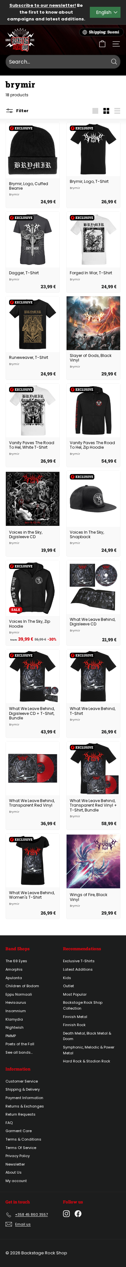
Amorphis (14, 969)
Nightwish (14, 1027)
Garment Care (18, 1130)
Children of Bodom (22, 986)
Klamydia (14, 1019)
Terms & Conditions (23, 1139)
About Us (13, 1172)
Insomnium (15, 1010)
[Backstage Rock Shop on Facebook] (78, 1213)
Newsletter (15, 1164)
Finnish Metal (75, 1016)
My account (16, 1180)
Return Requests (20, 1114)
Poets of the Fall (19, 1044)
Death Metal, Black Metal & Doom (87, 1036)
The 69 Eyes (16, 961)
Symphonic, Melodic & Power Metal (88, 1050)
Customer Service (21, 1081)
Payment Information (24, 1097)
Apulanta (13, 977)
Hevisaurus (15, 1002)
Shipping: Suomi (104, 32)
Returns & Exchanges (24, 1106)
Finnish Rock (74, 1024)
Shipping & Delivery (22, 1089)
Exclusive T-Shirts (79, 961)
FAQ (9, 1122)
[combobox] (63, 62)
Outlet (68, 986)
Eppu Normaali (18, 994)
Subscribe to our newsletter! (42, 5)
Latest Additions (78, 969)
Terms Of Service (20, 1147)
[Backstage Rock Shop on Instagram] (66, 1213)
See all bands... (19, 1052)
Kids (67, 977)
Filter (21, 111)
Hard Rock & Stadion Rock (86, 1061)
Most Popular (75, 994)
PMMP (10, 1035)
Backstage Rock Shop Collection (82, 1005)
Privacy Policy (17, 1155)
